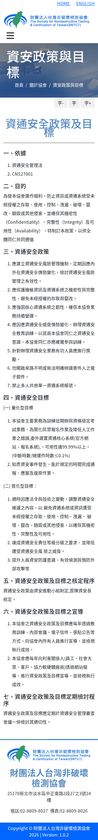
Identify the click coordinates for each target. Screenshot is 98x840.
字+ (87, 102)
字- (61, 102)
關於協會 (38, 85)
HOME (64, 3)
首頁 (19, 85)
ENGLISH (85, 3)
